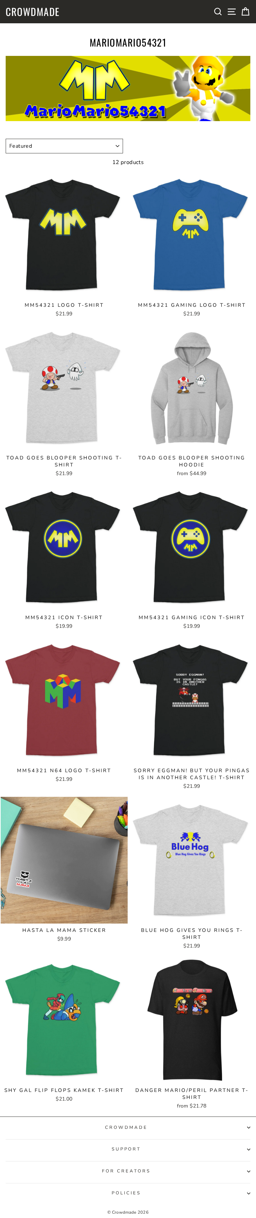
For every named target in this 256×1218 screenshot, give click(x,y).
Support (126, 1149)
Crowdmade (33, 12)
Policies (126, 1193)
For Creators (126, 1171)
